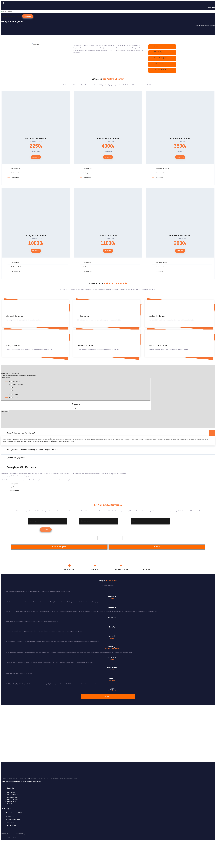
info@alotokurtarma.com (8, 3)
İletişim (8, 837)
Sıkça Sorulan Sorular (160, 69)
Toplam (76, 404)
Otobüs (14, 391)
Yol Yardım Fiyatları (159, 52)
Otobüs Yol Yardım (12, 799)
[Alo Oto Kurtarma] (6, 11)
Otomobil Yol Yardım (13, 795)
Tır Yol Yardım (11, 804)
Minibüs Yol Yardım (12, 797)
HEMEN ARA (157, 547)
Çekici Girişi (211, 7)
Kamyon (14, 387)
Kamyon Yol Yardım (13, 801)
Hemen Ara (157, 46)
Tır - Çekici (15, 394)
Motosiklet (15, 397)
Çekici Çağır (4, 411)
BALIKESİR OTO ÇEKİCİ (59, 547)
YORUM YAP (108, 696)
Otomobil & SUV (16, 381)
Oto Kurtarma (11, 792)
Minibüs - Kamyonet (17, 384)
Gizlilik (14, 837)
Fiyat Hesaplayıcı (159, 63)
